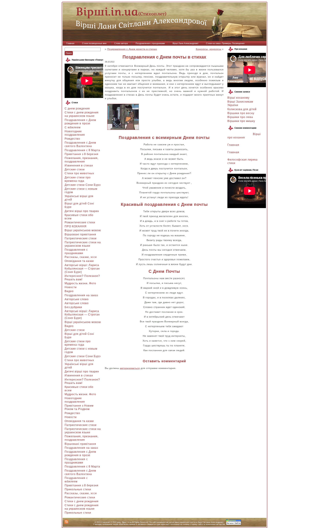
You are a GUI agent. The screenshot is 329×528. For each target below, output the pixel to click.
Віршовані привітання (80, 234)
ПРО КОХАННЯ (76, 226)
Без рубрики (73, 307)
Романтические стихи (80, 222)
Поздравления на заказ (81, 295)
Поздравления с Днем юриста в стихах (132, 49)
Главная (233, 144)
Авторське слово (77, 299)
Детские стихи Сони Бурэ (83, 184)
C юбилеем (73, 127)
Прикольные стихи (78, 489)
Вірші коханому (238, 97)
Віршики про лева (240, 117)
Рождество (72, 138)
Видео (69, 291)
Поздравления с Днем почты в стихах (164, 57)
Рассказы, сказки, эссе (81, 257)
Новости (71, 287)
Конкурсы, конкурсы (208, 49)
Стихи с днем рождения (82, 501)
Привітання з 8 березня (81, 154)
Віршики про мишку (241, 121)
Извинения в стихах (79, 165)
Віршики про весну (240, 113)
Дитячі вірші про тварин (82, 211)
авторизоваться (130, 368)
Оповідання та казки (79, 261)
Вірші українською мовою (83, 230)
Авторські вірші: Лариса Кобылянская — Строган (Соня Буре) (82, 268)
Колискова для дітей (242, 109)
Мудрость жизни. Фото (80, 283)
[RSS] (66, 522)
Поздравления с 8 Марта (82, 150)
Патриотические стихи (80, 238)
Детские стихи (75, 169)
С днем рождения (77, 108)
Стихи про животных (79, 173)
